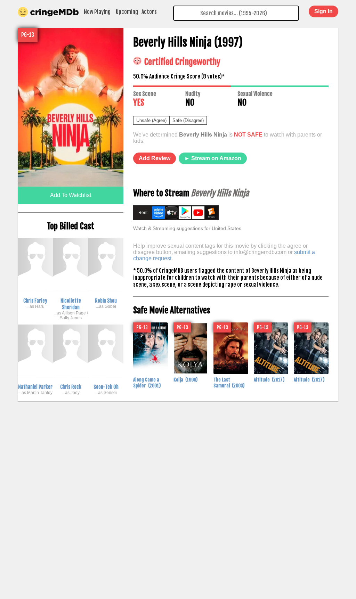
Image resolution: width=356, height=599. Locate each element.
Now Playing (97, 11)
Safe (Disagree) (188, 120)
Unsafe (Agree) (151, 120)
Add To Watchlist (70, 195)
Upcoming (127, 11)
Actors (149, 11)
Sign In (323, 11)
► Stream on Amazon (212, 158)
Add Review (154, 158)
